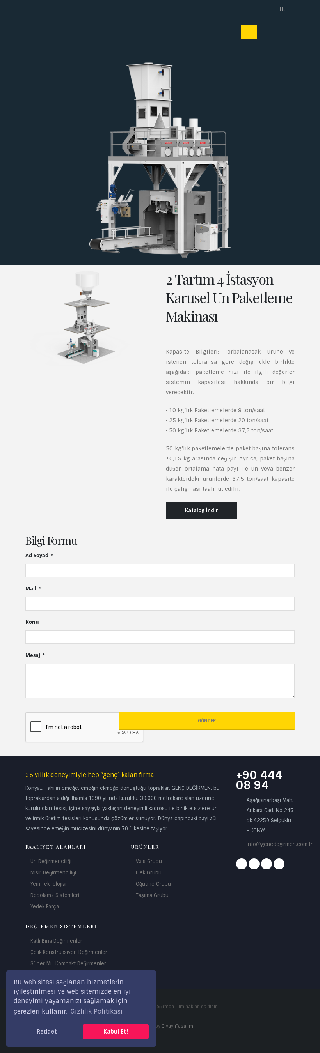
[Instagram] (254, 863)
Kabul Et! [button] (115, 1031)
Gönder (207, 721)
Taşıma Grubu (152, 895)
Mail (31, 588)
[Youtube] (266, 863)
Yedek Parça (44, 906)
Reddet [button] (47, 1031)
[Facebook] (241, 863)
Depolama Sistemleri (54, 895)
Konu (32, 622)
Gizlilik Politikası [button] (97, 1011)
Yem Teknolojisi (48, 884)
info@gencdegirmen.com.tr (280, 844)
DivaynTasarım (177, 1026)
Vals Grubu (149, 861)
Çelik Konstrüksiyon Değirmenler (68, 952)
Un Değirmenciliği (50, 861)
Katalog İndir (201, 510)
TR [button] (282, 8)
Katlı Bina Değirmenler (56, 941)
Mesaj (33, 655)
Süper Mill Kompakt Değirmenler (68, 963)
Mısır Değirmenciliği (53, 872)
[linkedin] (279, 863)
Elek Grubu (149, 872)
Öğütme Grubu (153, 884)
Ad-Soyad (37, 555)
